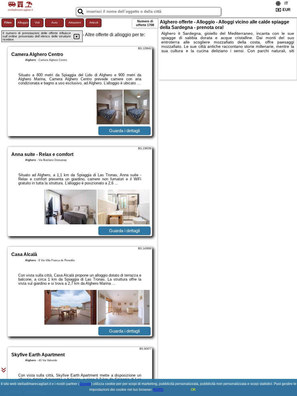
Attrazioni (74, 22)
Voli (37, 22)
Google (85, 384)
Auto (54, 22)
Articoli (93, 22)
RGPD (158, 390)
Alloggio (23, 22)
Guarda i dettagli (124, 130)
